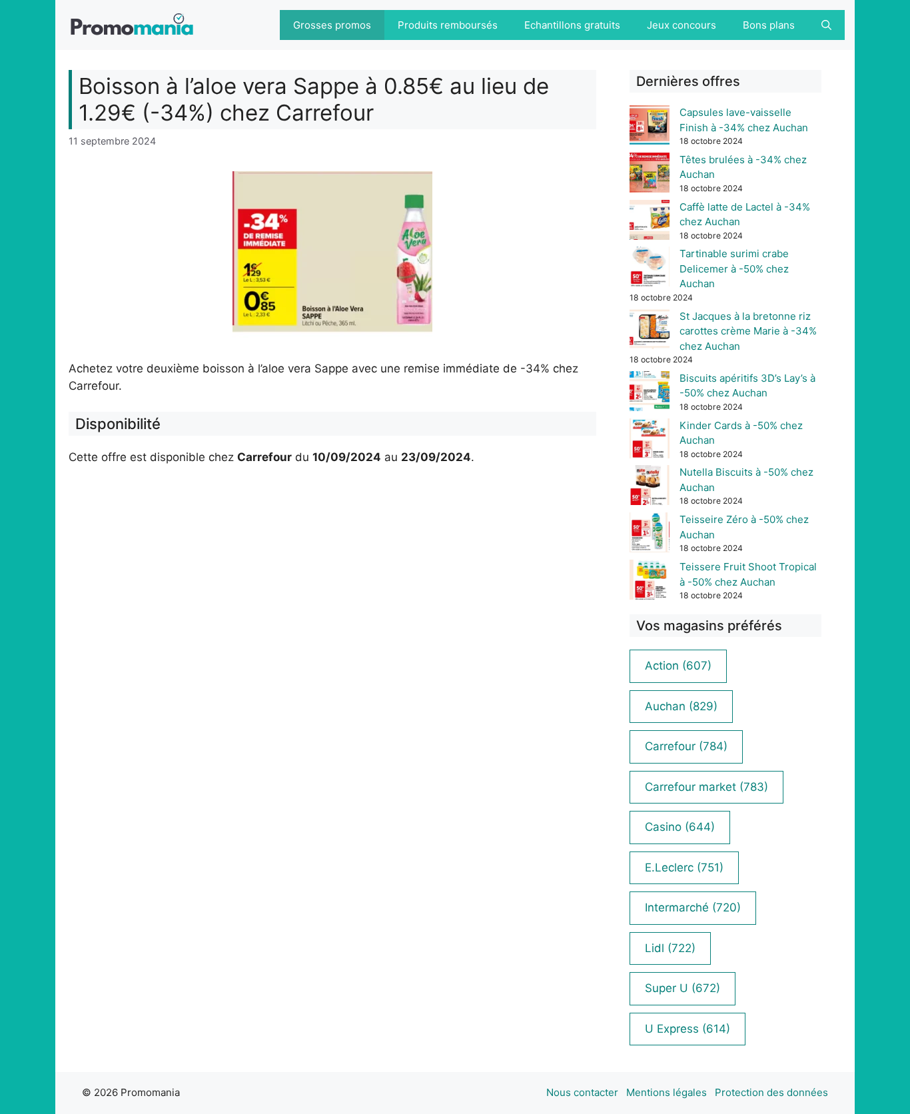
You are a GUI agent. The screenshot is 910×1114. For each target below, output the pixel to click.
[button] (826, 25)
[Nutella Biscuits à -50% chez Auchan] (650, 487)
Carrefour (686, 746)
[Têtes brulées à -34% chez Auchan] (650, 175)
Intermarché (693, 907)
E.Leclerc (684, 867)
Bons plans (769, 25)
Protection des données (771, 1092)
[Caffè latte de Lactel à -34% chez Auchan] (650, 222)
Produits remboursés (448, 25)
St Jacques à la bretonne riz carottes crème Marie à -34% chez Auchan (748, 331)
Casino (680, 827)
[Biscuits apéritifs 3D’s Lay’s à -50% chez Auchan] (650, 393)
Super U (682, 988)
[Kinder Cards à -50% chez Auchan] (650, 440)
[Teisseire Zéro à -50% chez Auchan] (650, 534)
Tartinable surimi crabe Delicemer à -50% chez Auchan (734, 268)
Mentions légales (666, 1092)
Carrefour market (706, 787)
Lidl (670, 948)
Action (678, 665)
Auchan (681, 706)
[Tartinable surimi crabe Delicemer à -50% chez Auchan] (650, 269)
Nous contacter (582, 1092)
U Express (687, 1028)
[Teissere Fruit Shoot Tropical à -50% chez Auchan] (650, 582)
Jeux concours (681, 25)
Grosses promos (332, 25)
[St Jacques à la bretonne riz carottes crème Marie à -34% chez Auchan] (650, 331)
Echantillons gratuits (572, 25)
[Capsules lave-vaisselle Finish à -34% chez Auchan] (650, 127)
